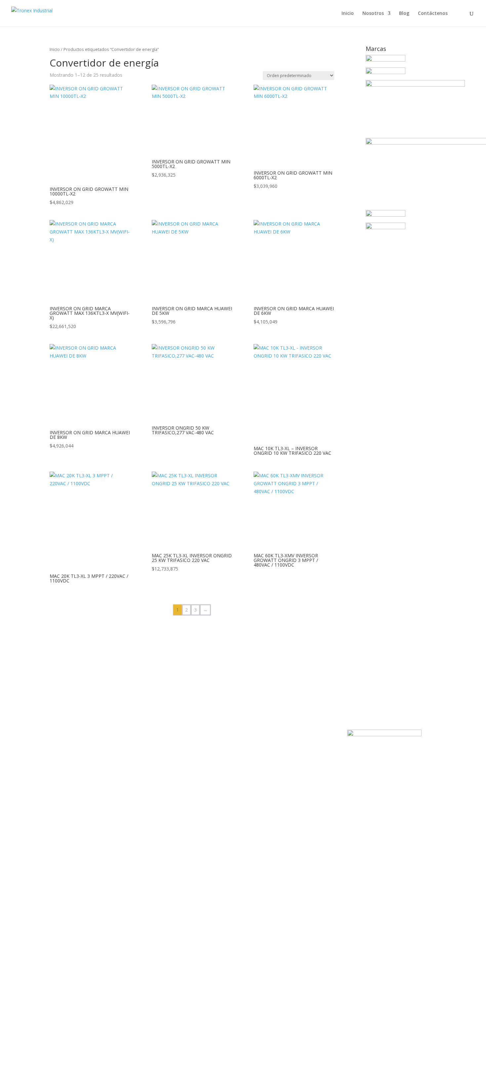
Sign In (55, 1053)
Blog (404, 13)
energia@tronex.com (278, 716)
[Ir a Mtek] (385, 215)
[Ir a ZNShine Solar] (385, 227)
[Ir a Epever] (385, 60)
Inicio (348, 13)
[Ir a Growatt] (385, 72)
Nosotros (373, 13)
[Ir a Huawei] (415, 85)
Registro (38, 1053)
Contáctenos (433, 13)
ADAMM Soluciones (232, 849)
